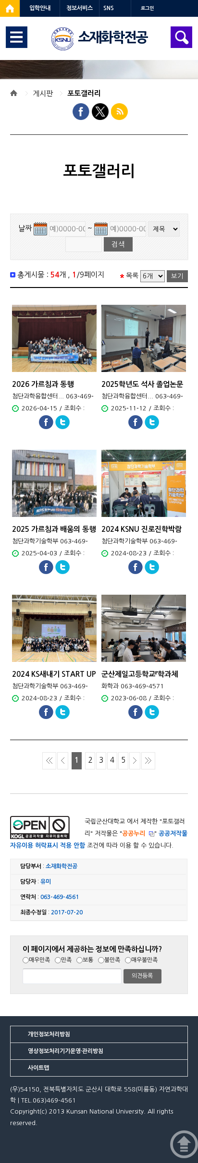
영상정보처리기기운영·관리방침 (65, 1051)
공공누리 (133, 833)
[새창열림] (10, 8)
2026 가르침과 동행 (43, 384)
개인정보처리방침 (49, 1034)
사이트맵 (38, 1068)
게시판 (43, 93)
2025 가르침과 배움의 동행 (54, 529)
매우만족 (39, 960)
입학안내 (39, 8)
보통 (88, 960)
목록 (132, 275)
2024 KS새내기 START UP (54, 674)
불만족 (112, 960)
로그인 (147, 8)
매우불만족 (144, 960)
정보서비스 (79, 8)
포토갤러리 (84, 93)
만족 (66, 960)
